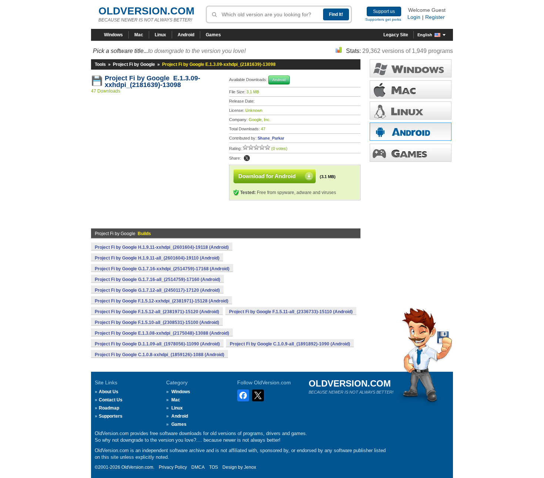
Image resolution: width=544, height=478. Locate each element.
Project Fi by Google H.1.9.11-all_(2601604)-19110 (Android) (157, 258)
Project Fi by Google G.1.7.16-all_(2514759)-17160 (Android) (157, 279)
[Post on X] (247, 158)
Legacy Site (395, 34)
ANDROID (410, 132)
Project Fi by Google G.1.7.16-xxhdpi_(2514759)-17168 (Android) (162, 268)
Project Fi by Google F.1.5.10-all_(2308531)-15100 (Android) (157, 322)
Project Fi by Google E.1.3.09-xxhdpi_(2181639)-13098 (152, 81)
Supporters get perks (383, 19)
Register (435, 17)
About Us (108, 391)
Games (213, 34)
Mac (138, 34)
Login (413, 17)
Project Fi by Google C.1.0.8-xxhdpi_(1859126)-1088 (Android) (159, 354)
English (424, 35)
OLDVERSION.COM (146, 11)
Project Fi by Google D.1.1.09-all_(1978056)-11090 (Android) (157, 344)
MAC (410, 89)
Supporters (110, 416)
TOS (213, 467)
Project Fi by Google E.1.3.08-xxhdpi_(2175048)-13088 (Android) (162, 333)
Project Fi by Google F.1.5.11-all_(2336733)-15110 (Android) (291, 311)
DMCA (198, 467)
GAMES (410, 153)
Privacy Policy (173, 467)
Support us (384, 11)
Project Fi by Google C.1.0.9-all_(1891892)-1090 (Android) (290, 344)
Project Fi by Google (134, 64)
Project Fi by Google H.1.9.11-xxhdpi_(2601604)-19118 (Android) (162, 247)
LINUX (410, 110)
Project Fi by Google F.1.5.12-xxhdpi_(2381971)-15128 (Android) (161, 301)
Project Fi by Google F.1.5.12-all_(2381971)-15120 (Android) (157, 311)
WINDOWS (410, 68)
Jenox (250, 467)
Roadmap (109, 408)
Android (186, 34)
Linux (160, 34)
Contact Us (110, 399)
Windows (113, 34)
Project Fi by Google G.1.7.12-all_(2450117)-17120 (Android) (157, 290)
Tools (100, 64)
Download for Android (267, 176)
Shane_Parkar (271, 138)
